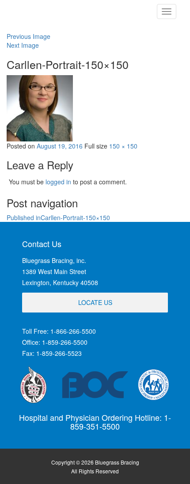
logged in (58, 181)
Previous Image (28, 36)
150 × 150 (123, 145)
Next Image (23, 45)
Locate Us (95, 302)
